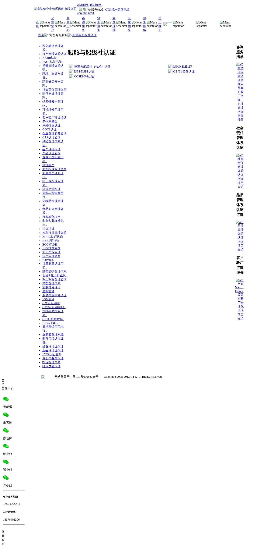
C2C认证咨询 (51, 303)
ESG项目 (48, 299)
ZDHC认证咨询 (52, 236)
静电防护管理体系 (54, 271)
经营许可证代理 (53, 346)
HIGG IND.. (50, 322)
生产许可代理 (51, 149)
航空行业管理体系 (54, 169)
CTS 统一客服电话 (117, 9)
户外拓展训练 (51, 125)
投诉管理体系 (51, 362)
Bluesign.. (48, 259)
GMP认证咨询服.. (54, 307)
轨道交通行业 (51, 189)
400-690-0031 (85, 13)
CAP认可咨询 (51, 137)
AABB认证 (49, 57)
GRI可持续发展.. (53, 319)
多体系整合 (49, 121)
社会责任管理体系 (54, 89)
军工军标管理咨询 (54, 279)
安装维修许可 (51, 287)
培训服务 (96, 5)
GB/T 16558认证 (183, 71)
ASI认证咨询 (50, 240)
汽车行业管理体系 (54, 232)
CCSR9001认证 (83, 76)
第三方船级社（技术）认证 (91, 66)
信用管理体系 (51, 256)
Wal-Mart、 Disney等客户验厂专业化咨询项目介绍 (239, 301)
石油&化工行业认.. (54, 275)
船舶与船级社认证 (84, 35)
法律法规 (48, 228)
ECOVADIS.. (50, 244)
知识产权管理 (51, 252)
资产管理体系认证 (54, 53)
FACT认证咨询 (52, 61)
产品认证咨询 (51, 153)
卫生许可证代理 (53, 350)
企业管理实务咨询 (54, 133)
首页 (41, 35)
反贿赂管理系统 (53, 334)
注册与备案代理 (53, 358)
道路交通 (48, 291)
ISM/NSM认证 (182, 66)
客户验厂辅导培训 (54, 117)
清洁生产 (48, 165)
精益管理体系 (51, 283)
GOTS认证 (49, 129)
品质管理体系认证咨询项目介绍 (241, 237)
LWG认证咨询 (51, 354)
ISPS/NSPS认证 (83, 71)
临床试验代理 (51, 366)
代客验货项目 (51, 216)
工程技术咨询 (51, 248)
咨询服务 (83, 5)
